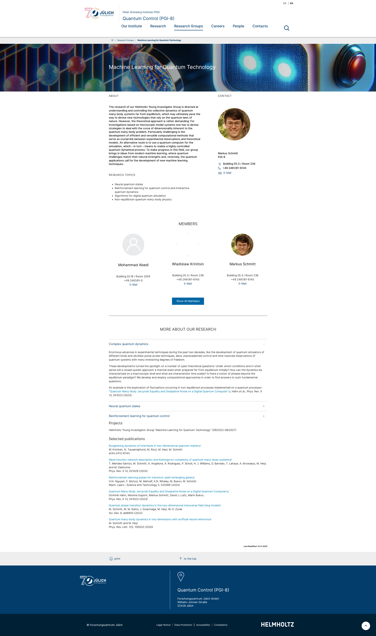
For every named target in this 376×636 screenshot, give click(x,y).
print (117, 558)
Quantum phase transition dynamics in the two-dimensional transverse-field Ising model (164, 505)
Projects (115, 423)
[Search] (286, 28)
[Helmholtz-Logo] (277, 625)
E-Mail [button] (227, 172)
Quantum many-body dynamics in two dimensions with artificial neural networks (159, 519)
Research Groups (188, 26)
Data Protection (183, 624)
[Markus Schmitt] (242, 124)
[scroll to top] (366, 626)
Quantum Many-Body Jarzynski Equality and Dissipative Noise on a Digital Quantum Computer (167, 491)
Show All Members (188, 301)
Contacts (260, 26)
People (238, 26)
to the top (190, 558)
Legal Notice (163, 624)
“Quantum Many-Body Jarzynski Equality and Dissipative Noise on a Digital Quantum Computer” (168, 391)
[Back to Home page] (100, 13)
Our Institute (131, 26)
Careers (218, 26)
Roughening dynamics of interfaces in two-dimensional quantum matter (154, 445)
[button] (188, 344)
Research (158, 26)
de (284, 3)
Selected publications (127, 439)
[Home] (112, 40)
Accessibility (203, 624)
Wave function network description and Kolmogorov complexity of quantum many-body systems (169, 459)
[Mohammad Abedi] (133, 245)
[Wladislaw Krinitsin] (188, 245)
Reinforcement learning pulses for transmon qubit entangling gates (150, 477)
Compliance (220, 624)
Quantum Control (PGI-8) (148, 18)
